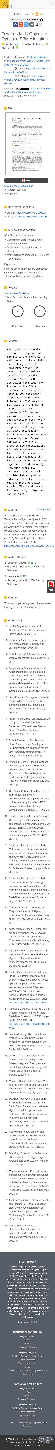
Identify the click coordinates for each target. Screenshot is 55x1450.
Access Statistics (19, 293)
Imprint (18, 1445)
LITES (27, 1367)
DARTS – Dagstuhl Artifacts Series (27, 1356)
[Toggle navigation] (49, 4)
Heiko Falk (8, 47)
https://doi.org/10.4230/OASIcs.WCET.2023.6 (29, 545)
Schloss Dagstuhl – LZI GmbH (35, 1439)
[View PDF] (27, 143)
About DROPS (44, 1442)
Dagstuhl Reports (28, 1360)
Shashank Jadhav (33, 44)
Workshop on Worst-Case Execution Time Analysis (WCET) (25, 80)
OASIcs (27, 1343)
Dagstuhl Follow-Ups (27, 1347)
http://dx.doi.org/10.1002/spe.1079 (27, 1002)
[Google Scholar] (35, 633)
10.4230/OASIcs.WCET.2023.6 (29, 212)
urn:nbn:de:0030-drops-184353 (30, 216)
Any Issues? (48, 1439)
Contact (39, 1445)
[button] (38, 24)
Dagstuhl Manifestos (27, 1363)
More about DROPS (27, 1322)
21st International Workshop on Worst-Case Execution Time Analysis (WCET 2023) (27, 61)
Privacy (28, 1445)
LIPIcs (27, 1340)
